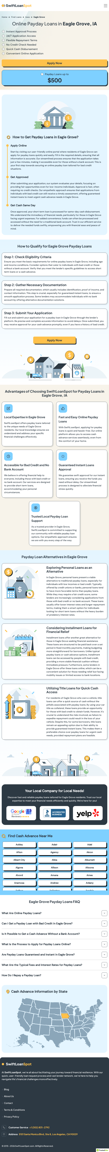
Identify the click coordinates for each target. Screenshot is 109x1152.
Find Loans (16, 17)
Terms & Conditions (14, 1109)
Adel (89, 844)
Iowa (27, 17)
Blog (6, 1089)
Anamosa (19, 882)
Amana (54, 875)
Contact (8, 1102)
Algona (19, 867)
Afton (19, 852)
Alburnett (90, 859)
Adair (54, 844)
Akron (90, 852)
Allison (54, 867)
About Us (9, 1096)
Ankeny (90, 882)
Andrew (54, 882)
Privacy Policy (11, 1116)
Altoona (89, 867)
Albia (54, 859)
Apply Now (54, 63)
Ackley (19, 844)
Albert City (19, 859)
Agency (54, 852)
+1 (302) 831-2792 (39, 1127)
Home (4, 17)
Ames (90, 875)
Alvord (19, 875)
